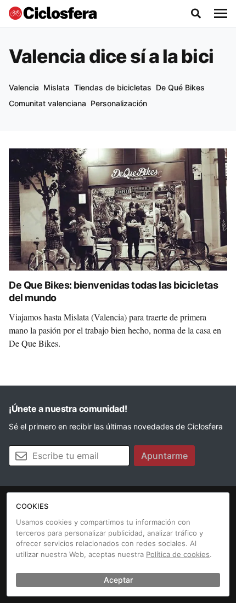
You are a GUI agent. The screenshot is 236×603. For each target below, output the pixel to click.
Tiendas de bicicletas (112, 87)
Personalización (119, 103)
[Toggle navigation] (220, 14)
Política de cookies (178, 554)
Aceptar (118, 579)
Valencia (24, 87)
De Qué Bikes (180, 87)
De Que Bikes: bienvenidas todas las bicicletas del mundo (113, 291)
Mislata (56, 87)
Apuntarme (164, 455)
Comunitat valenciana (47, 103)
